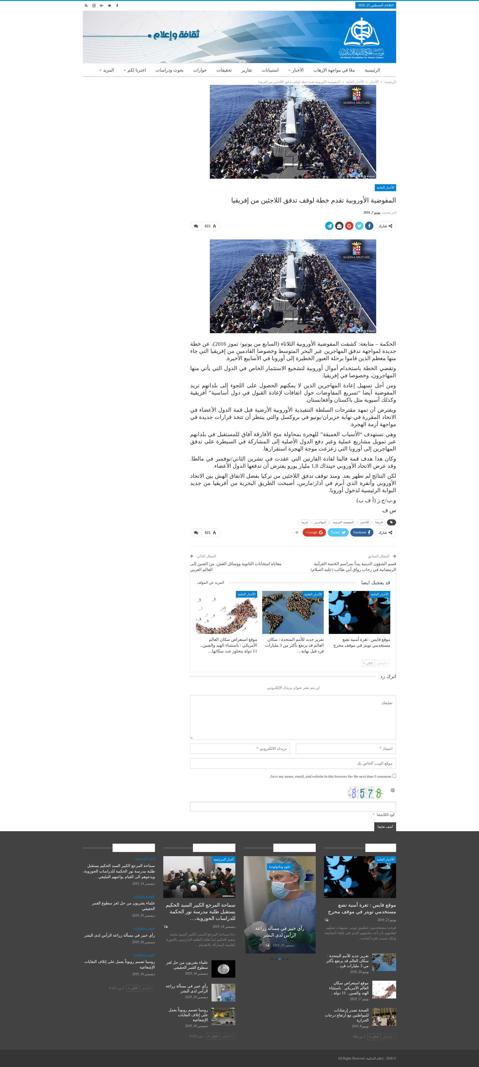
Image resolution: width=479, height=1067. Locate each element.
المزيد (108, 70)
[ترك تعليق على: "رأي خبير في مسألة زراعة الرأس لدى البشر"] (267, 945)
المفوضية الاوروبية (343, 522)
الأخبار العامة (385, 187)
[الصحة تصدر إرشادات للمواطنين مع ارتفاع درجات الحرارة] (384, 1017)
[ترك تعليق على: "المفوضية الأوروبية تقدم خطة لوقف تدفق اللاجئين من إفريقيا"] (196, 226)
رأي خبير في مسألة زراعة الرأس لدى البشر (119, 935)
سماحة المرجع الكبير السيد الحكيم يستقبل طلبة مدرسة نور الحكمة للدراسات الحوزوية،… (200, 911)
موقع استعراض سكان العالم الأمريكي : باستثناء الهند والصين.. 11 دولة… (349, 988)
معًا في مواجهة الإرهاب (334, 70)
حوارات (200, 70)
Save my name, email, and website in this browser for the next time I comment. (330, 776)
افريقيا (379, 522)
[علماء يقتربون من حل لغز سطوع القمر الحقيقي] (223, 969)
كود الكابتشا (386, 815)
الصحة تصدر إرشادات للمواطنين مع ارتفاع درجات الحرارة (347, 1015)
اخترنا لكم (137, 70)
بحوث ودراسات (170, 70)
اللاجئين (364, 522)
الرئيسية (372, 70)
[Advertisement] (132, 124)
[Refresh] (393, 789)
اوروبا (304, 522)
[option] (280, 905)
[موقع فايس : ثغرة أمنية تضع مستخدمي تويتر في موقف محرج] (359, 612)
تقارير (246, 70)
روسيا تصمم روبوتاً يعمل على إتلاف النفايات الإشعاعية (188, 1015)
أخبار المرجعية (223, 859)
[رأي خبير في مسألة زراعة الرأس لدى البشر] (279, 905)
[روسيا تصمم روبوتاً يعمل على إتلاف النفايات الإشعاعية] (223, 1016)
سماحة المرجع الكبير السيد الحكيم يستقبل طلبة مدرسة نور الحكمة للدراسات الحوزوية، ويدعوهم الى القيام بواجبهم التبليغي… (119, 871)
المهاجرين (320, 522)
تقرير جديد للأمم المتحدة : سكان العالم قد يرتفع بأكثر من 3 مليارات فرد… (347, 961)
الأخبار (298, 70)
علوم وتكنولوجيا (280, 867)
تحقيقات (224, 70)
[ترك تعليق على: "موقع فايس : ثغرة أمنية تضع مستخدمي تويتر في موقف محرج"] (326, 920)
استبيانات (270, 70)
